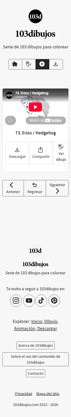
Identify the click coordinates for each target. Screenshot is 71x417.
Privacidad (23, 393)
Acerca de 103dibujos (35, 345)
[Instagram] (16, 301)
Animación (24, 328)
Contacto (35, 373)
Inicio (36, 321)
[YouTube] (29, 301)
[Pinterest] (54, 301)
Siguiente (57, 184)
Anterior (13, 191)
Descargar (17, 156)
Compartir (41, 156)
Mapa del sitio (47, 393)
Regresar (34, 191)
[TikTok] (41, 301)
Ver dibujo (61, 156)
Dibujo (50, 321)
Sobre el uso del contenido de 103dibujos (35, 359)
